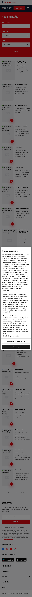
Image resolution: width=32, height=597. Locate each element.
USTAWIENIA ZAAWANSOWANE (16, 342)
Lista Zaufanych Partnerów (11, 336)
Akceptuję (16, 347)
